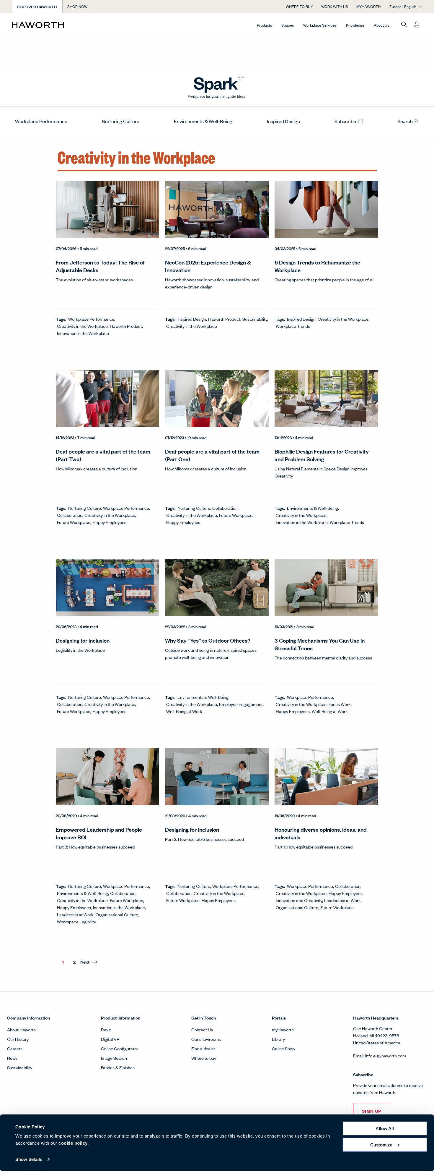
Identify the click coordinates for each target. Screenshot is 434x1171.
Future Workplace (73, 522)
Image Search (114, 1058)
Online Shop (283, 1048)
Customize (381, 1144)
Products (264, 25)
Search (405, 121)
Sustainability (254, 319)
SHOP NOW (77, 6)
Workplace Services (320, 25)
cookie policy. (73, 1143)
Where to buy (203, 1058)
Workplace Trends (293, 326)
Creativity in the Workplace (82, 326)
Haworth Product (126, 326)
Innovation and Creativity (299, 900)
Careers (14, 1048)
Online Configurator (119, 1048)
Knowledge (355, 25)
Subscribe (346, 121)
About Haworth (21, 1029)
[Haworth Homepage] (53, 25)
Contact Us (202, 1029)
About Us (381, 25)
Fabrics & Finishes (118, 1067)
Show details (28, 1159)
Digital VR (110, 1039)
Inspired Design (283, 121)
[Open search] (404, 24)
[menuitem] (38, 121)
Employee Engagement (241, 704)
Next (84, 962)
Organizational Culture (117, 914)
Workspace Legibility (76, 921)
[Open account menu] (417, 24)
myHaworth (283, 1029)
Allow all (385, 1128)
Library (278, 1039)
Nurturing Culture (120, 121)
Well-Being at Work (184, 711)
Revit (106, 1029)
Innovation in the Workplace (83, 333)
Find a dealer (203, 1048)
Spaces (287, 25)
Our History (18, 1039)
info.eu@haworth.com (385, 1055)
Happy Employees (109, 522)
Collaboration (69, 515)
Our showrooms (206, 1039)
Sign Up (371, 1111)
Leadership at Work (75, 914)
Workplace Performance (41, 121)
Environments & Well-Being (203, 121)
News (12, 1058)
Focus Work (340, 704)
